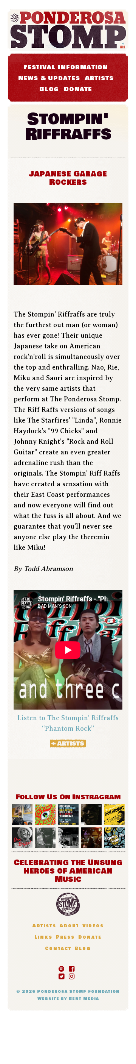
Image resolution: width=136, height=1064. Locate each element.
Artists (99, 78)
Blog (49, 89)
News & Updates (49, 78)
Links (43, 937)
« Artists (68, 743)
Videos (93, 926)
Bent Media (84, 999)
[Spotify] (61, 967)
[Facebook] (71, 967)
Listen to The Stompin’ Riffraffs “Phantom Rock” (68, 723)
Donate (78, 89)
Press (65, 937)
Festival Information (65, 67)
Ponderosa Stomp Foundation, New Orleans (68, 904)
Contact (58, 948)
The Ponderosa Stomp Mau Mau (68, 30)
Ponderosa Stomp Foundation (78, 991)
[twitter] (61, 975)
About (69, 926)
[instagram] (71, 975)
